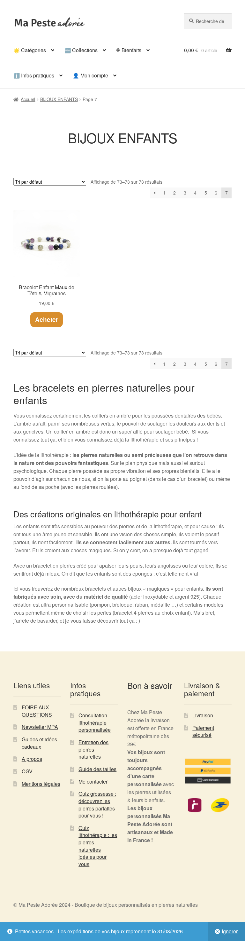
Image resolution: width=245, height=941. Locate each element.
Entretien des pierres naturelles (93, 749)
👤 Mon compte (90, 75)
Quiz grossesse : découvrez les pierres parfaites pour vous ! (97, 804)
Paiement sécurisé (203, 731)
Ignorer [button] (230, 931)
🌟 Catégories (29, 50)
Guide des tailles (97, 769)
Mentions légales (41, 783)
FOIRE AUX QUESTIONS (37, 711)
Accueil (28, 99)
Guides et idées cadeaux (39, 743)
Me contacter (93, 781)
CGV (27, 771)
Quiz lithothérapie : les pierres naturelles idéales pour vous (97, 846)
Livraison (202, 715)
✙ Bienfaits (128, 50)
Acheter (46, 319)
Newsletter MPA (40, 726)
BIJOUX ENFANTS (59, 99)
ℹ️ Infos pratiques (33, 75)
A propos (32, 758)
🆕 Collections (81, 50)
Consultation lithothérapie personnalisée (94, 722)
